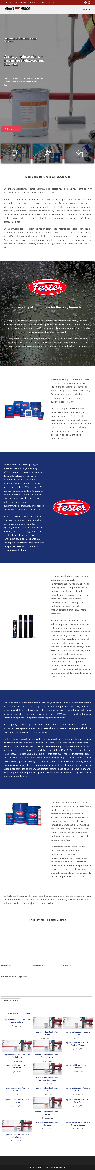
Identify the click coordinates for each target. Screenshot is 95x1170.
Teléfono (37, 965)
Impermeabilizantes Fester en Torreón (78, 1033)
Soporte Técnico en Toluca (58, 1167)
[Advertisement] (23, 108)
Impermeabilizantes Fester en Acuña (17, 1100)
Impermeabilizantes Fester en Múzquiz (17, 1066)
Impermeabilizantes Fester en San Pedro (17, 1135)
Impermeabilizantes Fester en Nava (47, 1033)
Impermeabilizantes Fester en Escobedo (17, 1089)
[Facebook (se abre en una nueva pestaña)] (85, 2)
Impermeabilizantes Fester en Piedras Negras (47, 1055)
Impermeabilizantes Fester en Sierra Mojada (17, 1021)
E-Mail (67, 965)
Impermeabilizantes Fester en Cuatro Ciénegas (78, 1043)
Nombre (6, 965)
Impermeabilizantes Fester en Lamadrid (78, 1066)
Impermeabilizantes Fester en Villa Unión (47, 1123)
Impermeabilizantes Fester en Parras (78, 1089)
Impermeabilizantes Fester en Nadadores (17, 1055)
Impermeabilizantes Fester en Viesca (47, 1112)
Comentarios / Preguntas (15, 976)
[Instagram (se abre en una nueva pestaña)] (88, 2)
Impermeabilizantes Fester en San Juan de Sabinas (47, 1078)
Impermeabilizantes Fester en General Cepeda (78, 1123)
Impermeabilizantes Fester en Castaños (78, 1100)
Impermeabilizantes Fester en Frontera (47, 1089)
